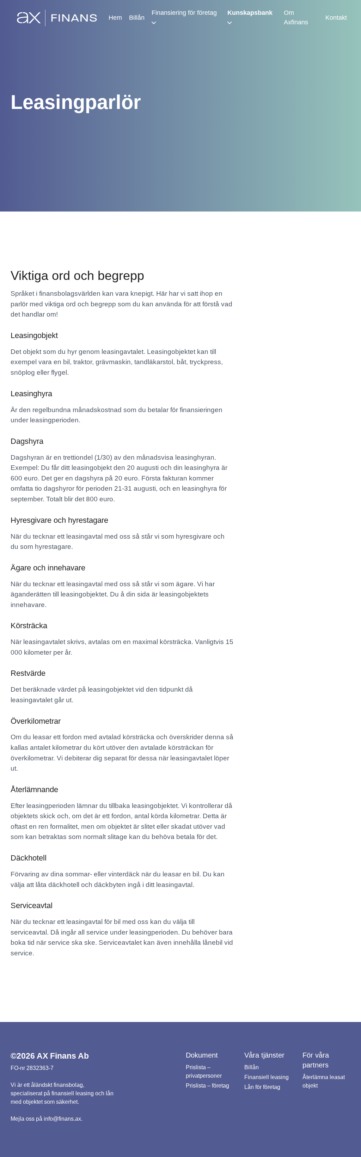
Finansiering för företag (184, 12)
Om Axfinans (296, 17)
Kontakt (336, 17)
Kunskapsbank (250, 12)
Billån (137, 17)
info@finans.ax (62, 1119)
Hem (115, 17)
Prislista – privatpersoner (204, 1071)
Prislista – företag (207, 1086)
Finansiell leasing (266, 1077)
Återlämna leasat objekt (323, 1081)
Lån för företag (262, 1087)
